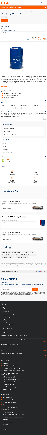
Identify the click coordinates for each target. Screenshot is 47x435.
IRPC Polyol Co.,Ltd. (5, 26)
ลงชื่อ (35, 289)
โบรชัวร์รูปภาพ (6, 409)
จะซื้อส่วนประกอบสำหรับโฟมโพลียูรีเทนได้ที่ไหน (13, 370)
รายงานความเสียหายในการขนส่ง (10, 407)
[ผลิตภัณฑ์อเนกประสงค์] (43, 38)
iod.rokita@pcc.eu (8, 328)
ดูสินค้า (44, 119)
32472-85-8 (3, 34)
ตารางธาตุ (5, 429)
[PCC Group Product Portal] (5, 2)
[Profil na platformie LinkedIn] (6, 323)
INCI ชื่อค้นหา (5, 424)
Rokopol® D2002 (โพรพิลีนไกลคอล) (11, 252)
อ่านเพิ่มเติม (4, 86)
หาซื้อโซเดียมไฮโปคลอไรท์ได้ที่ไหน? (11, 379)
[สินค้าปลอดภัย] (29, 38)
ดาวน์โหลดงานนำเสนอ (8, 412)
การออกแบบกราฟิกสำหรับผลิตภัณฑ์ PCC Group (13, 417)
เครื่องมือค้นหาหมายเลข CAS (9, 422)
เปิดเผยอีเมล (7, 131)
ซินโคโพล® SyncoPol (8, 255)
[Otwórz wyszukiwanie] (42, 3)
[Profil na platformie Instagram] (8, 323)
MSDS (4, 146)
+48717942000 (7, 317)
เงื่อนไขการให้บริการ (7, 397)
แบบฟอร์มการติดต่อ (9, 128)
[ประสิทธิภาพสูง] (34, 38)
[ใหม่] (39, 38)
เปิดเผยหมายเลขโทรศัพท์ (10, 134)
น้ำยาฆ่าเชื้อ (5, 363)
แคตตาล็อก (5, 149)
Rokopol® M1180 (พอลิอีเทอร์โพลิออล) (26, 255)
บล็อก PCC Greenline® (7, 427)
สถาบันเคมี (5, 432)
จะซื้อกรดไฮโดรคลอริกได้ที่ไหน (9, 377)
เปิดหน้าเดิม (16, 271)
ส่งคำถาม (5, 20)
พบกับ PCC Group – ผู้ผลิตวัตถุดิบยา (10, 365)
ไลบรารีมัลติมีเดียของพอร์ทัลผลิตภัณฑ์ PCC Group (13, 414)
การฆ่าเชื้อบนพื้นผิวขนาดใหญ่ (9, 387)
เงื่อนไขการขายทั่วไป (7, 152)
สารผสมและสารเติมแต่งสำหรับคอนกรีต (11, 368)
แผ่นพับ (4, 143)
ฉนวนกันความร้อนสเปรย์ (8, 384)
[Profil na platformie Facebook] (3, 323)
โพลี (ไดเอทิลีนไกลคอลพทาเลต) (8, 30)
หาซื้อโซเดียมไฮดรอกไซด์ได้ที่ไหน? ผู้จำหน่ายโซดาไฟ (9, 374)
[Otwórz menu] (45, 3)
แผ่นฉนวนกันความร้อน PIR (8, 389)
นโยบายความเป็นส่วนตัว (8, 399)
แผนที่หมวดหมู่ (6, 419)
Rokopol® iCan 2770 (28, 252)
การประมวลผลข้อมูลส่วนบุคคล (9, 402)
